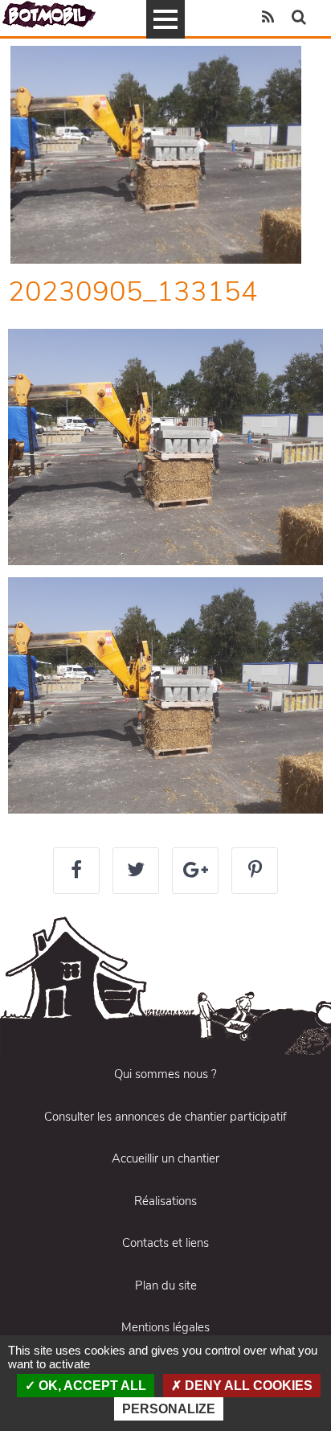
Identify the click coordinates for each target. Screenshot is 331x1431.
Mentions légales (165, 1327)
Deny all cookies (247, 1385)
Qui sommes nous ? (165, 1074)
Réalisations (165, 1201)
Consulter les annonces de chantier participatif (165, 1117)
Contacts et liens (165, 1243)
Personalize (168, 1409)
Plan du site (166, 1285)
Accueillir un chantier (165, 1158)
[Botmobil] (49, 14)
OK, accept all (90, 1385)
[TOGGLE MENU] (165, 19)
